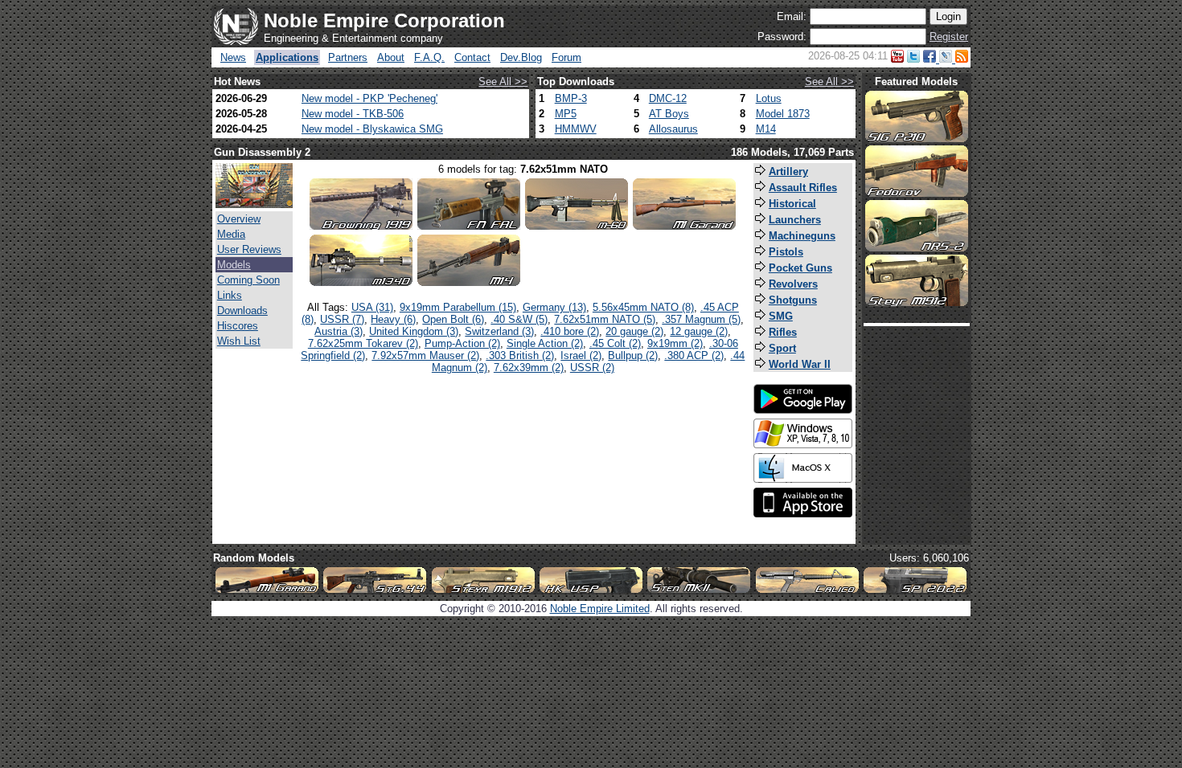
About (390, 57)
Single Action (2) (545, 343)
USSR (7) (342, 319)
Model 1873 (783, 114)
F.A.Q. (429, 57)
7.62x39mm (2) (529, 368)
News (233, 57)
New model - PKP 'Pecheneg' (369, 98)
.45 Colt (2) (615, 343)
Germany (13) (554, 307)
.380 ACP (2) (694, 355)
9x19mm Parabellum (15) (458, 307)
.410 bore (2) (569, 331)
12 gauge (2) (699, 331)
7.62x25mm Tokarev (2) (363, 343)
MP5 (566, 114)
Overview (239, 219)
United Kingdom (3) (413, 331)
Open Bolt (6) (453, 319)
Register (949, 37)
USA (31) (372, 307)
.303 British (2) (520, 355)
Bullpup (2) (633, 355)
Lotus (769, 98)
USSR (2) (592, 368)
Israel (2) (580, 355)
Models (234, 265)
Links (229, 295)
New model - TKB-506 (353, 114)
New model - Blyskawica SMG (372, 129)
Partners (347, 57)
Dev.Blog (521, 57)
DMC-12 (668, 98)
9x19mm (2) (675, 343)
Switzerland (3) (499, 331)
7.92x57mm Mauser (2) (425, 355)
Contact (472, 57)
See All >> (502, 82)
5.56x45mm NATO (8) (643, 307)
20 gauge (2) (634, 331)
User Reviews (249, 249)
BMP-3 (571, 98)
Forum (566, 57)
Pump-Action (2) (462, 343)
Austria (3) (338, 331)
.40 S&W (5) (519, 319)
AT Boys (669, 114)
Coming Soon (248, 280)
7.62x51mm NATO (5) (604, 319)
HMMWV (576, 129)
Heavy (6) (393, 319)
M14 (766, 129)
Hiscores (237, 326)
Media (231, 234)
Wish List (239, 341)
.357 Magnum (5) (701, 319)
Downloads (242, 310)
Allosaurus (673, 129)
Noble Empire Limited (600, 609)
